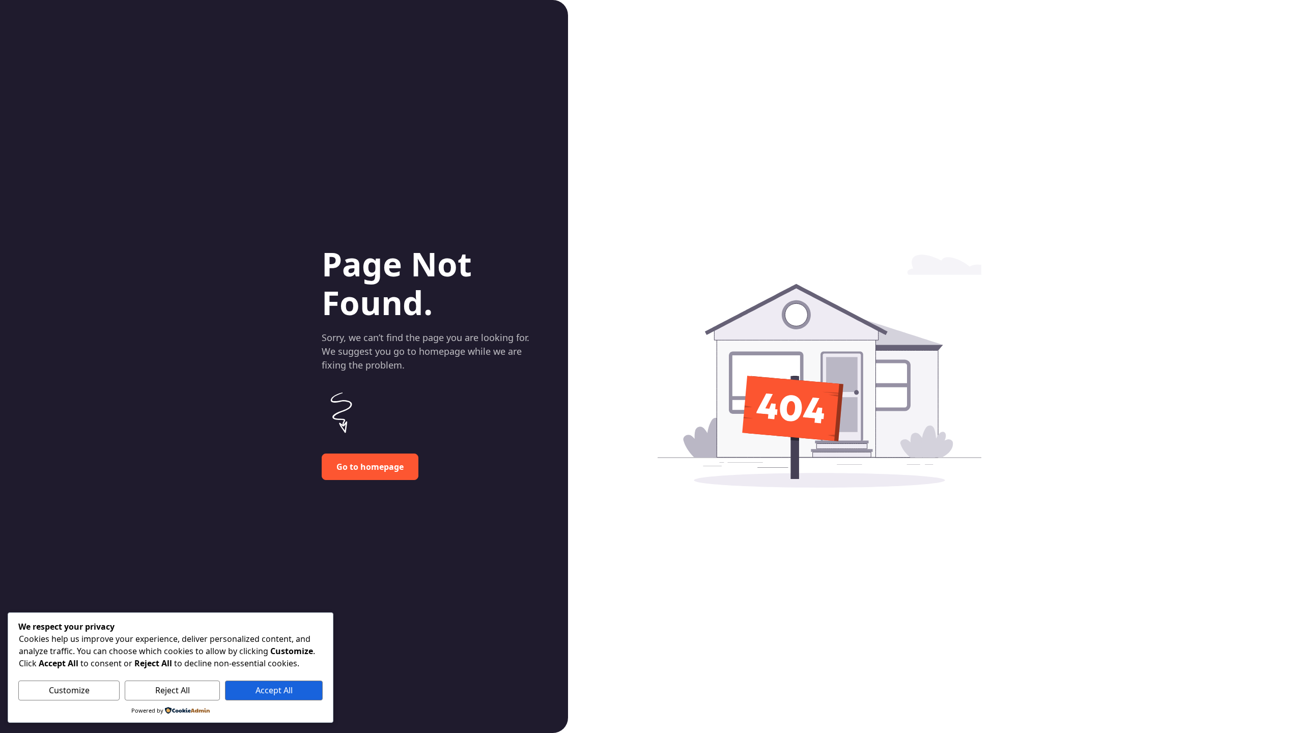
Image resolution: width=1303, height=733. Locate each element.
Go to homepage (370, 466)
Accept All (274, 690)
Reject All (172, 690)
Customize (69, 690)
